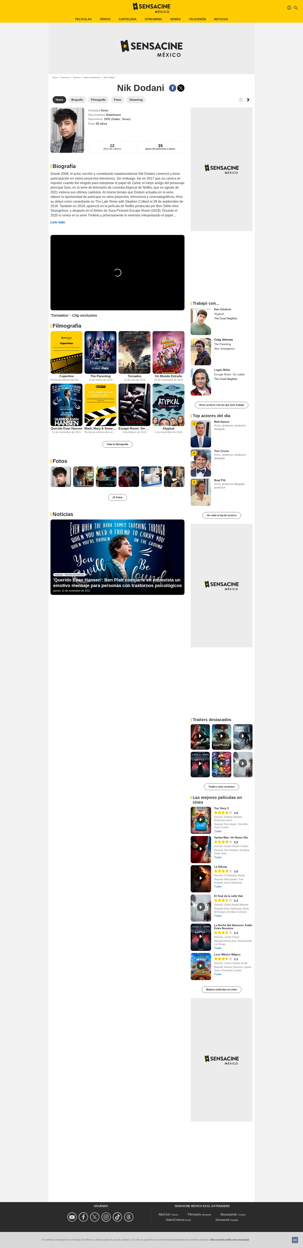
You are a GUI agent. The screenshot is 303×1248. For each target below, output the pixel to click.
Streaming (153, 19)
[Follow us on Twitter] (95, 1217)
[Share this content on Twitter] (180, 88)
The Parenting (100, 376)
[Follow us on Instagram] (106, 1217)
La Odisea (220, 866)
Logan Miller (222, 369)
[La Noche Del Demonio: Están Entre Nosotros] (201, 937)
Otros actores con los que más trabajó (221, 405)
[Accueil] (151, 8)
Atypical (168, 428)
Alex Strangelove (224, 348)
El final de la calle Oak (228, 896)
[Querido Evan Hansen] (66, 405)
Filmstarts (194, 1214)
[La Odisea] (201, 878)
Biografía (64, 166)
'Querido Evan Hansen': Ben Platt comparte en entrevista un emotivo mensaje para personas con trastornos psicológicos (117, 582)
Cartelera (127, 19)
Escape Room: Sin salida (134, 428)
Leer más (57, 222)
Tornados (134, 376)
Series (175, 19)
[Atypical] (168, 405)
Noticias (221, 19)
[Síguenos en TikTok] (118, 1217)
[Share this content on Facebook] (172, 88)
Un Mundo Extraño (168, 376)
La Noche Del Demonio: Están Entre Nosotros (233, 927)
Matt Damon (221, 421)
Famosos (65, 77)
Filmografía (67, 326)
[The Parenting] (100, 352)
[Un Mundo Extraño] (168, 352)
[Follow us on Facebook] (84, 1217)
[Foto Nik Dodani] (60, 476)
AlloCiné (164, 1214)
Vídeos (105, 19)
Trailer (218, 831)
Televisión (197, 19)
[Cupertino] (66, 352)
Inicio (55, 77)
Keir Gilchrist (222, 309)
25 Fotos (118, 497)
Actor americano (92, 77)
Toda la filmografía (117, 444)
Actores (77, 77)
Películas (83, 19)
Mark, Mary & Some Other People (100, 428)
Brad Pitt (219, 480)
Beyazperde (229, 1214)
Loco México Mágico (227, 954)
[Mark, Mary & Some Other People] (100, 405)
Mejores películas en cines (221, 989)
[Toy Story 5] (201, 820)
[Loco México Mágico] (201, 966)
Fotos (60, 461)
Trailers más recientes (221, 786)
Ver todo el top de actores (222, 515)
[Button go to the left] (240, 99)
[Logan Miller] (201, 382)
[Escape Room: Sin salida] (134, 405)
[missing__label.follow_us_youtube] (72, 1217)
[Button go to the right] (247, 99)
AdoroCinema (175, 1219)
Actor (104, 110)
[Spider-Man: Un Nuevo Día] (201, 849)
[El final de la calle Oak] (201, 908)
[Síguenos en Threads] (129, 1217)
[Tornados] (134, 352)
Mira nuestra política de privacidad (229, 1239)
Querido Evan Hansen (66, 428)
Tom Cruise (221, 451)
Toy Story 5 (221, 808)
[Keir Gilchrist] (201, 321)
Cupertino (66, 376)
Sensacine (222, 1219)
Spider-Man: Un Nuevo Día (231, 837)
